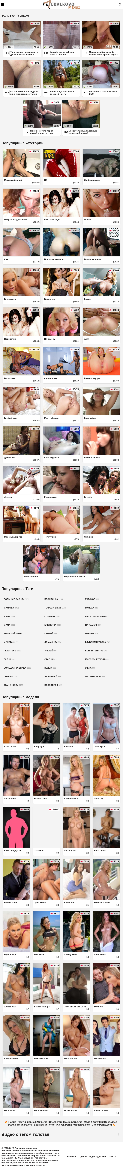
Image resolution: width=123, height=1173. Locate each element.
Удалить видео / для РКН (92, 1156)
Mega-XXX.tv (91, 1122)
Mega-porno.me (73, 1122)
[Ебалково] (61, 4)
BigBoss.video (108, 1122)
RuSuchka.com (81, 1124)
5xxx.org (27, 1124)
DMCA (113, 1156)
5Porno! (50, 1124)
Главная (71, 1156)
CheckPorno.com (102, 1124)
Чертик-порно (26, 1122)
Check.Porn (56, 1122)
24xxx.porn (14, 1124)
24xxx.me (41, 1122)
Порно (12, 1122)
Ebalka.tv (39, 1124)
